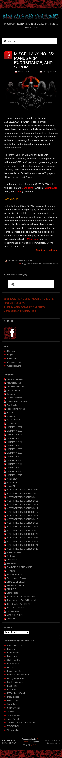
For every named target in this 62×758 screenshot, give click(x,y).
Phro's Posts (12, 560)
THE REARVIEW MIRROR (19, 604)
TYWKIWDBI (13, 726)
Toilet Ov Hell (13, 719)
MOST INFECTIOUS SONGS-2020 (22, 530)
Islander (20, 261)
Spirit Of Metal (13, 708)
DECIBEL (11, 667)
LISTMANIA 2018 (14, 449)
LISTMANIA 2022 (14, 464)
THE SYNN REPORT (16, 608)
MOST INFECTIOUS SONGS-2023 (22, 541)
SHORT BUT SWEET (16, 586)
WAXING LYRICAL (15, 615)
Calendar (11, 394)
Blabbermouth (13, 653)
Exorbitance (37, 264)
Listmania (11, 423)
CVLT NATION (13, 660)
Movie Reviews (14, 552)
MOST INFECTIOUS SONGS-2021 (22, 534)
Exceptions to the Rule (17, 401)
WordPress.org (14, 366)
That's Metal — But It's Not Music (21, 596)
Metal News (12, 479)
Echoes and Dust (15, 671)
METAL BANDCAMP (16, 693)
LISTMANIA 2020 (14, 457)
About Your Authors (15, 379)
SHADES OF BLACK (16, 582)
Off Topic (11, 556)
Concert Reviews (14, 398)
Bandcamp (12, 649)
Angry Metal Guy (14, 645)
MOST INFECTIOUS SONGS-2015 (22, 512)
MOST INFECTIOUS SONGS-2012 (22, 501)
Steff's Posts (12, 593)
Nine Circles (12, 700)
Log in (10, 355)
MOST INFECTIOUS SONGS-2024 (22, 545)
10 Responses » (49, 72)
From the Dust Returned (18, 675)
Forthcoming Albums (16, 409)
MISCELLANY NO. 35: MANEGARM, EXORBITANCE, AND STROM (34, 60)
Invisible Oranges (15, 682)
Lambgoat (11, 686)
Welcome (11, 619)
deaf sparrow (13, 664)
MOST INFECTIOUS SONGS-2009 (22, 490)
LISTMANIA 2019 (14, 453)
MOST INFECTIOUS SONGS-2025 (22, 549)
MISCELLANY (23, 72)
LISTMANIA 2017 (14, 446)
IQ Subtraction (13, 420)
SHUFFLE (11, 589)
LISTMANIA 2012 (14, 427)
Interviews (11, 416)
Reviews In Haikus (15, 574)
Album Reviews (14, 383)
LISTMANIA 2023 (14, 468)
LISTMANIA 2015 (14, 438)
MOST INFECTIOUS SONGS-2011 (22, 497)
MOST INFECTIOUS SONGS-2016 (22, 516)
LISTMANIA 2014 (14, 434)
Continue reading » (47, 250)
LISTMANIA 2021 (14, 460)
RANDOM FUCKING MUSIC (19, 567)
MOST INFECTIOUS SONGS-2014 (22, 508)
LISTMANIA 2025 (14, 475)
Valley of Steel (13, 730)
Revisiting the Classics (17, 578)
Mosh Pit (11, 486)
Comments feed (14, 362)
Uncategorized (13, 611)
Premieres (11, 563)
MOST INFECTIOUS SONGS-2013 (22, 504)
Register (11, 351)
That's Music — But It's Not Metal (21, 600)
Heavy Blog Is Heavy (16, 678)
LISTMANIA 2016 (14, 442)
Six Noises (12, 704)
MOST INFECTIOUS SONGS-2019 (22, 526)
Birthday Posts (13, 390)
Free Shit (11, 412)
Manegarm (47, 264)
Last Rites (11, 689)
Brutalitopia (12, 656)
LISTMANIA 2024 (14, 471)
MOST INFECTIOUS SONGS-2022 (22, 538)
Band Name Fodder (16, 387)
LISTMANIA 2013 (14, 431)
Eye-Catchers (13, 405)
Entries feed (12, 358)
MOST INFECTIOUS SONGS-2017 (22, 519)
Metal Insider (13, 697)
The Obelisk (12, 712)
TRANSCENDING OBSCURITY (21, 723)
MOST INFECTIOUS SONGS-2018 (22, 523)
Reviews (11, 571)
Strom (55, 264)
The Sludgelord (14, 715)
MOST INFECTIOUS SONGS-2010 (22, 493)
